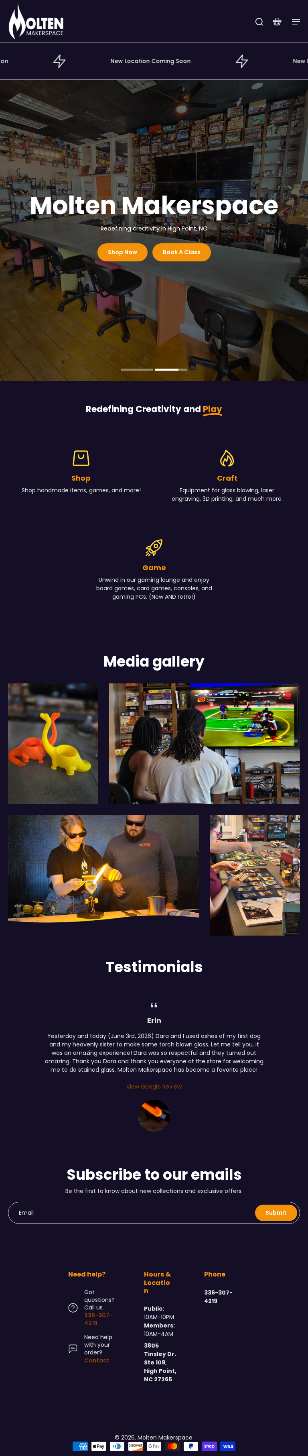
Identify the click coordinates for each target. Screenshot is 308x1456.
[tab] (137, 371)
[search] (259, 21)
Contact (96, 1360)
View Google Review (154, 1087)
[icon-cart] (277, 21)
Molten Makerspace (165, 1438)
